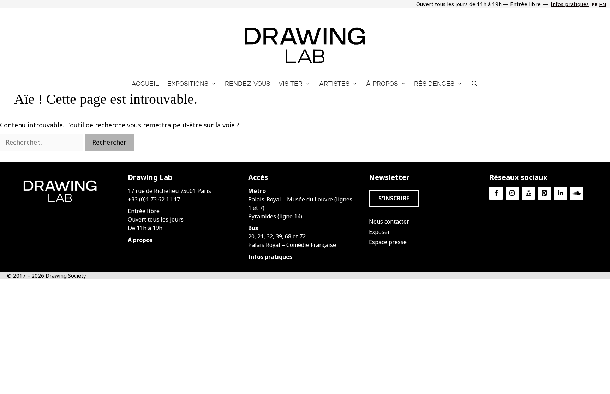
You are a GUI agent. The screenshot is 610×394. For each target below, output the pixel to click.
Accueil (145, 83)
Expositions (187, 83)
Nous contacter (389, 221)
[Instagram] (512, 193)
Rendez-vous (247, 83)
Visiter (291, 83)
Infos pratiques (570, 3)
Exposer (379, 232)
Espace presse (388, 242)
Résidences (434, 83)
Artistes (334, 83)
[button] (394, 198)
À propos (382, 83)
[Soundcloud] (576, 193)
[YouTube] (528, 193)
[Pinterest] (544, 193)
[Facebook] (496, 193)
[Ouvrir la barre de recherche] (475, 84)
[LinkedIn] (560, 193)
